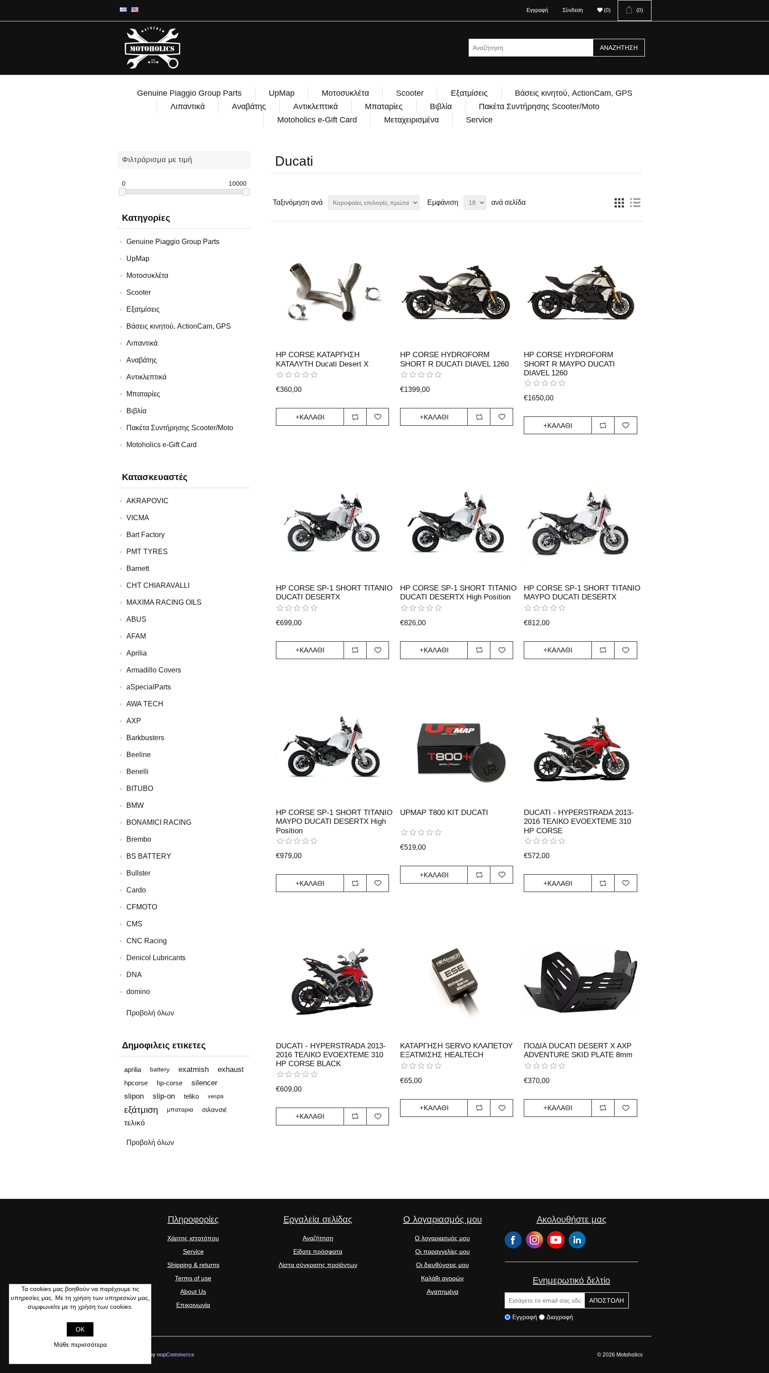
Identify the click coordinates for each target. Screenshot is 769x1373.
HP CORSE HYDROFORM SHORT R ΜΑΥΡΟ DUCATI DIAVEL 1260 (569, 363)
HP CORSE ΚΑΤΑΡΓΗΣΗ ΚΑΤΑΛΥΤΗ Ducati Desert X (322, 359)
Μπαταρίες (384, 106)
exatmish (193, 1069)
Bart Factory (145, 534)
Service (479, 119)
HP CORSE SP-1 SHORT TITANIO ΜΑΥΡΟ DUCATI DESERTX (582, 592)
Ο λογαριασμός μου (442, 1238)
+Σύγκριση (355, 417)
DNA (134, 974)
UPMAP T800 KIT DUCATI (444, 812)
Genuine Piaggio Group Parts (189, 93)
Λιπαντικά (187, 106)
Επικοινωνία (193, 1304)
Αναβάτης (249, 106)
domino (138, 991)
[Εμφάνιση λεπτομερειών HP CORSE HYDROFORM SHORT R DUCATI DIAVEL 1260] (456, 290)
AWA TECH (144, 704)
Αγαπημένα (442, 1291)
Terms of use (193, 1278)
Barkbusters (145, 738)
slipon (134, 1096)
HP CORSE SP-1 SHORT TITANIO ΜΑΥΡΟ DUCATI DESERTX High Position (334, 821)
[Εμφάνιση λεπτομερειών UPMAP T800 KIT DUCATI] (456, 748)
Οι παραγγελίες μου (442, 1251)
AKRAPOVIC (147, 501)
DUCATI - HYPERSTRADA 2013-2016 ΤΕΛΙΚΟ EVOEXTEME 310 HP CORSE (579, 821)
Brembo (138, 839)
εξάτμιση (141, 1110)
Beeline (138, 754)
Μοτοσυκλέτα (345, 93)
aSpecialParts (148, 687)
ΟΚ (80, 1329)
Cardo (136, 890)
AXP (133, 721)
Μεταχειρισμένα (411, 119)
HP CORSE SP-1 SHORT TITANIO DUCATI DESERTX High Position (458, 592)
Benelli (137, 771)
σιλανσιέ (214, 1109)
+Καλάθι (309, 417)
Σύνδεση (573, 10)
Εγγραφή (537, 10)
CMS (134, 924)
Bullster (138, 873)
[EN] (135, 9)
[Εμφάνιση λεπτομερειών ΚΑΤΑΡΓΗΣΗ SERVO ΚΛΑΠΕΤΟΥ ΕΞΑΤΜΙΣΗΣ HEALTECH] (456, 981)
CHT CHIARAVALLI (158, 585)
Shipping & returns (193, 1264)
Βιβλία (441, 106)
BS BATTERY (148, 856)
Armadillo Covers (153, 670)
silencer (204, 1083)
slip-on (164, 1096)
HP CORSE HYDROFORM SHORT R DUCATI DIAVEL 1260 (454, 359)
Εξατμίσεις (469, 93)
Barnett (137, 568)
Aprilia (136, 653)
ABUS (136, 619)
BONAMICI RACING (158, 822)
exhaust (231, 1069)
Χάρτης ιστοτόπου (193, 1238)
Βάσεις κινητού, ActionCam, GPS (573, 93)
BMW (135, 805)
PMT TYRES (147, 551)
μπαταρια (180, 1109)
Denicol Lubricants (156, 958)
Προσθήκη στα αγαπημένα (378, 417)
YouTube (555, 1239)
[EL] (123, 9)
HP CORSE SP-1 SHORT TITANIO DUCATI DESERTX (334, 592)
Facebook (513, 1239)
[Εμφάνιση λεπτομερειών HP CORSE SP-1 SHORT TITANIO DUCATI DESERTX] (332, 523)
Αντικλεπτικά (315, 106)
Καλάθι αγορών (442, 1278)
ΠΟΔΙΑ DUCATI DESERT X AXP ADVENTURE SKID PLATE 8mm (578, 1050)
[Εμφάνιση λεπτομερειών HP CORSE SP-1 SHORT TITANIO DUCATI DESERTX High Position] (456, 523)
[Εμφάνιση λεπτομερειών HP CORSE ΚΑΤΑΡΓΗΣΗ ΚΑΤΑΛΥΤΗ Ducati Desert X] (332, 290)
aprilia (132, 1069)
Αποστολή (606, 1300)
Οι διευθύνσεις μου (442, 1264)
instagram (534, 1239)
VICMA (137, 517)
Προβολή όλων (150, 1013)
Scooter (410, 93)
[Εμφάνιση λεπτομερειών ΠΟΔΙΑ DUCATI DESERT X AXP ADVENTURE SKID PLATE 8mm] (580, 981)
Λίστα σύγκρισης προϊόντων (318, 1264)
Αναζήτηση (619, 47)
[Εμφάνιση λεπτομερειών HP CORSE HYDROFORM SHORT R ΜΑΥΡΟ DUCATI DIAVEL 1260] (580, 290)
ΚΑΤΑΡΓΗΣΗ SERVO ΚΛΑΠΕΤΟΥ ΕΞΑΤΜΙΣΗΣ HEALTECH (456, 1050)
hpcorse (136, 1083)
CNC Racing (146, 941)
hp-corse (169, 1083)
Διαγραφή (559, 1316)
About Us (193, 1291)
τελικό (134, 1123)
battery (160, 1069)
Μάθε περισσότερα (80, 1344)
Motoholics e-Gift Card (317, 119)
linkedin (577, 1239)
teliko (191, 1096)
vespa (215, 1096)
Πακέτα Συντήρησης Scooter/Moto (539, 106)
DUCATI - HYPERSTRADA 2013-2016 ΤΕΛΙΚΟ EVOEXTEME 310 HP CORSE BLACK (331, 1055)
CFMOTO (141, 907)
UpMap (282, 93)
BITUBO (139, 788)
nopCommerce (175, 1355)
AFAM (136, 636)
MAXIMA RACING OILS (164, 602)
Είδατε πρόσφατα (317, 1251)
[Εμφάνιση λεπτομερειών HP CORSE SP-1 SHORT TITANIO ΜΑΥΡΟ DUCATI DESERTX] (580, 523)
